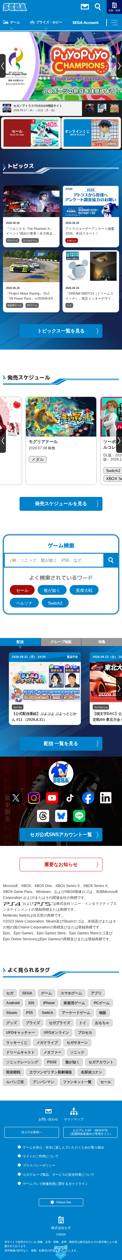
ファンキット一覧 (77, 1082)
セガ (9, 993)
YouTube (17, 707)
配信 (20, 642)
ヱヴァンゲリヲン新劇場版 (50, 1072)
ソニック (77, 1052)
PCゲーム (12, 240)
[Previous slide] (3, 441)
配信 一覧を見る (61, 743)
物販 (102, 1013)
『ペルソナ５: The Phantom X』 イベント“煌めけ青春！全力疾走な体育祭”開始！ (31, 231)
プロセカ (85, 1032)
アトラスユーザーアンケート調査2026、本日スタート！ (89, 231)
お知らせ (71, 240)
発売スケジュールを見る (61, 503)
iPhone (49, 1003)
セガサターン (77, 1043)
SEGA (27, 993)
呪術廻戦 (13, 1072)
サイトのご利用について (40, 1156)
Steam (11, 1013)
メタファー (52, 1052)
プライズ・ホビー (49, 22)
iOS (31, 1003)
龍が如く (52, 590)
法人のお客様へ (31, 1132)
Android (13, 1003)
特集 (101, 642)
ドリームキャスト (20, 1052)
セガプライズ (59, 1023)
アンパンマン (43, 1082)
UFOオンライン (56, 1032)
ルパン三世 (15, 1082)
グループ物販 (61, 642)
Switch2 (55, 603)
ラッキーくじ (17, 1043)
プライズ (33, 1023)
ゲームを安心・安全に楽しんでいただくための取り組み (63, 1147)
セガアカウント (101, 1062)
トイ (69, 305)
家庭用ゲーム (14, 305)
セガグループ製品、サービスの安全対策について (58, 1174)
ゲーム (15, 22)
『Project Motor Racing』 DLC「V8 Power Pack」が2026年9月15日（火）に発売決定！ (29, 296)
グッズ (11, 1023)
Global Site (63, 1202)
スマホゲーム (30, 240)
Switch (47, 1013)
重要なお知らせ (61, 864)
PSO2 (52, 1062)
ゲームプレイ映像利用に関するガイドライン (55, 1183)
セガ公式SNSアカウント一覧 (61, 834)
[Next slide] (119, 441)
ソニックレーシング (22, 1062)
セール (22, 590)
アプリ (96, 993)
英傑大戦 (84, 590)
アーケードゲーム (76, 1013)
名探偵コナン (91, 1072)
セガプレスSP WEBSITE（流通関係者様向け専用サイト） (90, 1132)
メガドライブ (47, 1043)
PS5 (29, 1013)
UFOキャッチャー (20, 1032)
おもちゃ (102, 1023)
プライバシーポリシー (39, 1165)
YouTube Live (100, 707)
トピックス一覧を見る (61, 330)
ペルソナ (24, 603)
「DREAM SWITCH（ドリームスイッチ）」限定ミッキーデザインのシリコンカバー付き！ (89, 296)
